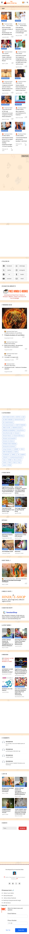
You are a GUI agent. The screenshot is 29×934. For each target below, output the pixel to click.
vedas (4, 465)
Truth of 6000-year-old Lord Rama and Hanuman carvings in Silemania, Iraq (21, 812)
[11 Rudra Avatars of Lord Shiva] (14, 318)
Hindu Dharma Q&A (7, 433)
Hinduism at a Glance (8, 441)
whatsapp (22, 266)
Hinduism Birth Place (18, 435)
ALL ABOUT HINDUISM (8, 419)
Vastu (4, 460)
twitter (9, 270)
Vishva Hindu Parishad (9, 898)
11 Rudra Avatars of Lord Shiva (14, 335)
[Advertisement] (14, 175)
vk (9, 274)
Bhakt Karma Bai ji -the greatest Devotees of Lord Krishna (13, 346)
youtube (9, 278)
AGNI (23, 417)
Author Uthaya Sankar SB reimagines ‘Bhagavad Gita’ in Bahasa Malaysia (7, 642)
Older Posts (25, 156)
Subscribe (21, 930)
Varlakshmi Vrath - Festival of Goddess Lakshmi (15, 368)
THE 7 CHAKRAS (21, 454)
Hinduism (17, 433)
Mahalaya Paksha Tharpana (7, 535)
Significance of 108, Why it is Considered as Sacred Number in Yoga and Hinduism (8, 489)
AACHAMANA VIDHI (7, 551)
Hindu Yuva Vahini (8, 893)
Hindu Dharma (20, 430)
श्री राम (9, 465)
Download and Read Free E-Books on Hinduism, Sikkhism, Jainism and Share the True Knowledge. (14, 296)
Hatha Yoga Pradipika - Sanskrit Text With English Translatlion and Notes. (21, 490)
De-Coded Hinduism (8, 422)
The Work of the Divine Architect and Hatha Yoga (8, 510)
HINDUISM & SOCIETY (17, 427)
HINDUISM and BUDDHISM (9, 430)
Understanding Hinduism (16, 457)
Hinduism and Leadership (9, 438)
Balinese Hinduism (19, 419)
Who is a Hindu (17, 460)
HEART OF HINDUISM (20, 425)
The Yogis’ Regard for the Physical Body (20, 510)
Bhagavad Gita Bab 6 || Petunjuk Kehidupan (11, 581)
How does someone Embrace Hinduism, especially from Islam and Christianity (20, 691)
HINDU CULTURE (6, 427)
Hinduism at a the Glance (7, 689)
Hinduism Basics (7, 435)
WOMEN (10, 460)
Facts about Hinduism (8, 425)
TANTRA (16, 452)
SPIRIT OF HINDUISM (7, 452)
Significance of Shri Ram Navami (20, 535)
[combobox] (10, 923)
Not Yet (8, 930)
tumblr (22, 274)
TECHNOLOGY (6, 454)
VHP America (7, 903)
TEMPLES (13, 454)
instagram (22, 270)
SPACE (22, 449)
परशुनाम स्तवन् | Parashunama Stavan (6, 811)
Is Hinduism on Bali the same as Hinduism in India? (7, 670)
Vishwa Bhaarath (8, 895)
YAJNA (4, 462)
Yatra (19, 462)
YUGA (14, 462)
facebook (9, 266)
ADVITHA (18, 417)
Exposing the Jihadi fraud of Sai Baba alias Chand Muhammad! (20, 642)
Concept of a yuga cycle (11, 357)
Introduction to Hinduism (9, 446)
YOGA (9, 462)
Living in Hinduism (7, 449)
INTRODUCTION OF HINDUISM (9, 443)
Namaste (17, 551)
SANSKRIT (16, 449)
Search (22, 828)
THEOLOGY (5, 457)
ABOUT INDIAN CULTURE (8, 417)
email (22, 278)
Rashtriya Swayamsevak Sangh (12, 900)
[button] (27, 2)
